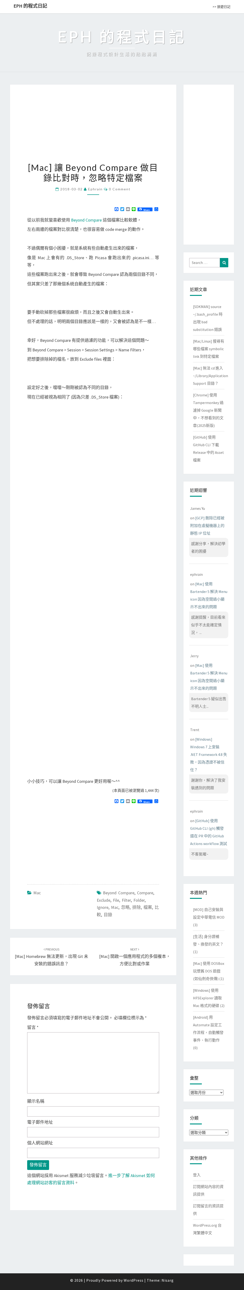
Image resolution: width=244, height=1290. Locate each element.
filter (126, 900)
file (116, 900)
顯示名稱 (35, 1101)
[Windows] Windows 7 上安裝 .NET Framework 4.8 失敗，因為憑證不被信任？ (208, 754)
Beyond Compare (86, 220)
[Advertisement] (67, 842)
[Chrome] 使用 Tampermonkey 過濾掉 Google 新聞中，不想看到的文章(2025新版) (208, 410)
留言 (33, 1027)
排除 (136, 907)
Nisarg (168, 1280)
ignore (102, 907)
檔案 (147, 907)
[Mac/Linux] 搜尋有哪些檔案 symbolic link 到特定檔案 (208, 349)
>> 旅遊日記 (221, 7)
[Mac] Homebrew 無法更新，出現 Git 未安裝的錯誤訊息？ (51, 956)
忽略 (125, 907)
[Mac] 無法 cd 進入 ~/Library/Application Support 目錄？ (210, 376)
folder (139, 900)
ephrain (95, 189)
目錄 (108, 914)
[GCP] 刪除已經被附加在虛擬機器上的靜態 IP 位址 (207, 526)
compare (145, 892)
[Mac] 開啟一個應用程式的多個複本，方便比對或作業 (134, 956)
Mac (37, 892)
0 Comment (120, 189)
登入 (197, 1175)
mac (114, 907)
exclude (103, 900)
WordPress (133, 1280)
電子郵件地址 (40, 1122)
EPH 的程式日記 (30, 6)
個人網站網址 (40, 1143)
